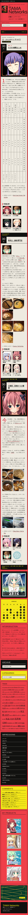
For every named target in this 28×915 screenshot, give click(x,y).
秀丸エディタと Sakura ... (7, 752)
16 (24, 612)
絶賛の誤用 (4, 747)
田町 (18, 723)
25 (7, 617)
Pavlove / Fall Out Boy (18, 346)
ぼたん (17, 256)
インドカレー (10, 694)
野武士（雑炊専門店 (15, 240)
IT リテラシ (4, 771)
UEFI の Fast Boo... (6, 780)
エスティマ (19, 694)
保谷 (14, 708)
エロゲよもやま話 (5, 757)
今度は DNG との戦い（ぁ (7, 798)
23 (24, 615)
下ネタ (15, 705)
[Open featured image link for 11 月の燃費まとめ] (14, 64)
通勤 (21, 726)
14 (17, 612)
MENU (3, 31)
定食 (11, 715)
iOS (12, 687)
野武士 (20, 259)
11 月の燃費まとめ (14, 48)
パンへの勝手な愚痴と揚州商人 (8, 792)
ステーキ (17, 696)
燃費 (9, 45)
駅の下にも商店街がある (13, 440)
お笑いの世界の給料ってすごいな (8, 775)
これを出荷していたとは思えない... (9, 761)
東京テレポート (18, 715)
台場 (19, 708)
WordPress (17, 689)
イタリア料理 (14, 692)
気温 (10, 719)
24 (3, 617)
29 (20, 617)
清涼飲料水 (11, 723)
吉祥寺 (10, 711)
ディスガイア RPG (16, 699)
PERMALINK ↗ (5, 380)
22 (20, 615)
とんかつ (6, 692)
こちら (17, 653)
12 (10, 612)
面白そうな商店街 (13, 431)
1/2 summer (6, 687)
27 (14, 617)
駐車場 (22, 728)
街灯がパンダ (18, 423)
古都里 (12, 452)
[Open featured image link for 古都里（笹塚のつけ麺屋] (14, 403)
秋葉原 (9, 726)
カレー (10, 697)
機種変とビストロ (5, 794)
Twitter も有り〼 (12, 655)
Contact (4, 743)
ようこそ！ (4, 738)
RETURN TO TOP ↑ (6, 910)
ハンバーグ (16, 702)
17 (3, 615)
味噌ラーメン (16, 711)
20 (14, 615)
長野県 (13, 728)
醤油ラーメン (6, 728)
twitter (11, 689)
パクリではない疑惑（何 (7, 806)
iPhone (17, 687)
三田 (7, 705)
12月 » (24, 620)
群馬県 (15, 726)
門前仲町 (17, 728)
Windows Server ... (6, 766)
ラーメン (13, 383)
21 (17, 615)
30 (24, 617)
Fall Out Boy (6, 233)
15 (20, 612)
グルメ (9, 238)
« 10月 (3, 620)
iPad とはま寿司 (5, 802)
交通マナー (9, 708)
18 (7, 615)
